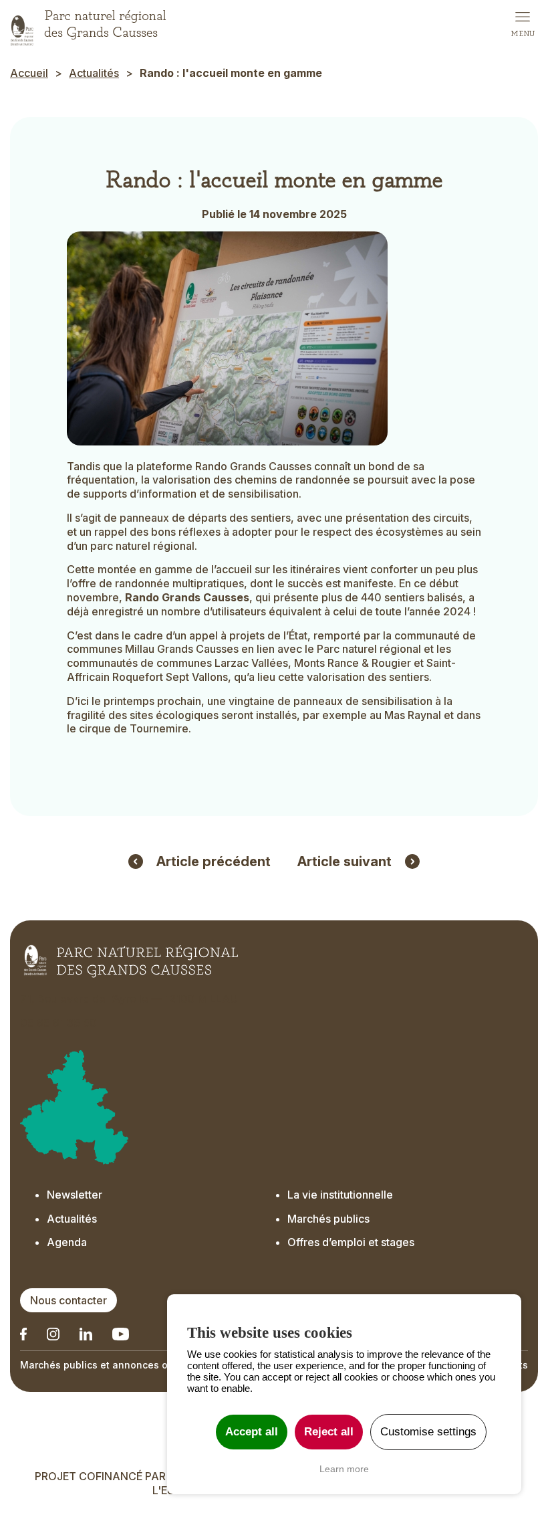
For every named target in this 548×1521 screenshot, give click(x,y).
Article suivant (344, 861)
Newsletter (74, 1194)
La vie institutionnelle (340, 1194)
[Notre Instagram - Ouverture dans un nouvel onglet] (53, 1334)
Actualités (94, 73)
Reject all (329, 1431)
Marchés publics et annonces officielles (114, 1365)
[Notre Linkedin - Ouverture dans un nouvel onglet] (23, 1334)
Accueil (29, 73)
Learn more (344, 1468)
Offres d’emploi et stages (350, 1242)
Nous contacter (68, 1300)
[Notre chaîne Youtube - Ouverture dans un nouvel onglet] (120, 1334)
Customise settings (428, 1431)
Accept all (251, 1431)
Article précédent (213, 861)
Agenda (67, 1242)
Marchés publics (328, 1218)
